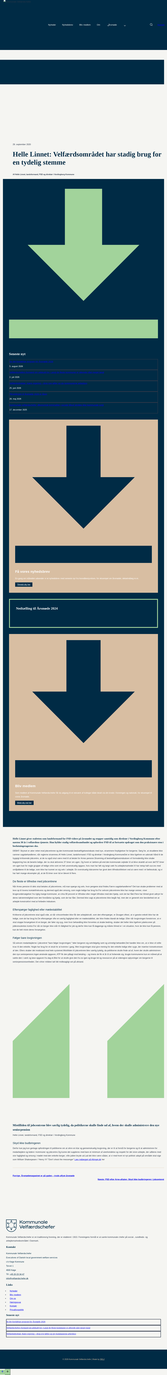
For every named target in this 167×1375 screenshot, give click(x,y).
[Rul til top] (2, 1372)
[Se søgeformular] (151, 25)
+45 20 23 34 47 (17, 1274)
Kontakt (161, 25)
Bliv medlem (85, 25)
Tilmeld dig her (23, 584)
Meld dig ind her (24, 803)
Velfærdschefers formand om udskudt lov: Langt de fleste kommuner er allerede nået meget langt (56, 372)
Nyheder (52, 25)
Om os (13, 1298)
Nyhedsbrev (67, 25)
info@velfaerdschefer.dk (17, 1278)
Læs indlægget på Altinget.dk (88, 1159)
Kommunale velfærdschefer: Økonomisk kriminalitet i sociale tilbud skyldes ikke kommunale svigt (56, 405)
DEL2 (102, 1359)
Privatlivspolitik (17, 1310)
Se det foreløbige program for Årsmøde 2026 (31, 361)
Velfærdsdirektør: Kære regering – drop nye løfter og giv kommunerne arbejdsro (48, 383)
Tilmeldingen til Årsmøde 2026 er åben (28, 394)
